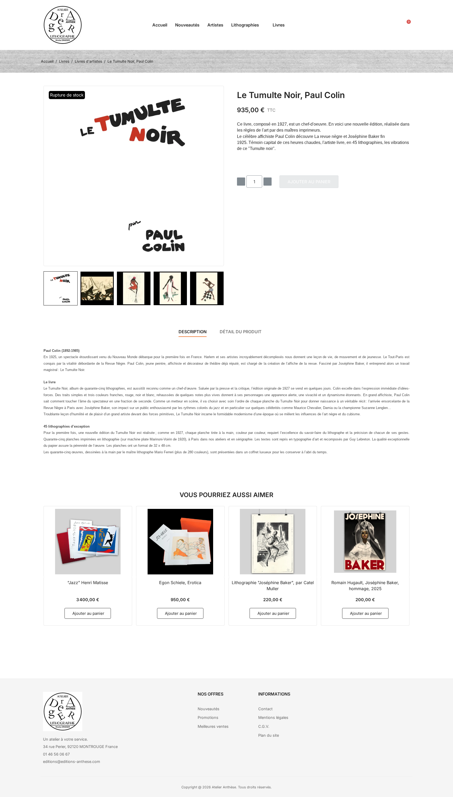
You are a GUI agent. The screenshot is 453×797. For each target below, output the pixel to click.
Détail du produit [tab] (241, 331)
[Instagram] (371, 698)
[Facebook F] (357, 698)
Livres (279, 25)
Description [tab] (193, 331)
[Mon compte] (392, 25)
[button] (380, 25)
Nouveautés (187, 25)
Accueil (159, 25)
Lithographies (245, 25)
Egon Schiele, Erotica (180, 582)
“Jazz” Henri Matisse (87, 582)
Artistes (215, 25)
